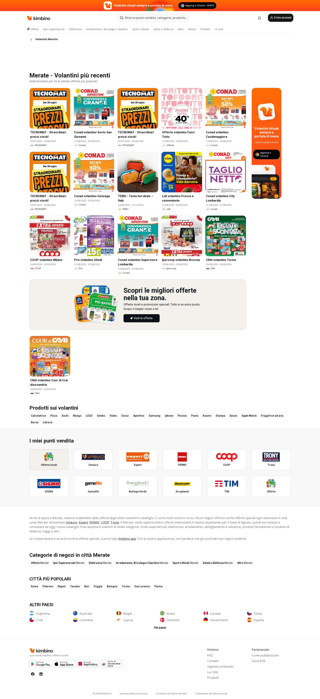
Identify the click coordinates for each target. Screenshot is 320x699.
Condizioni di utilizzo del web (171, 693)
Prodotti (205, 29)
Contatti (213, 661)
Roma (34, 586)
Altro (181, 29)
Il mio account (282, 17)
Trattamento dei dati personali (211, 693)
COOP (105, 522)
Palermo (48, 586)
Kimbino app (127, 539)
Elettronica (75, 29)
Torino (126, 586)
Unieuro (71, 522)
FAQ (210, 655)
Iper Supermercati (54, 29)
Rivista (192, 29)
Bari (86, 586)
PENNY (94, 522)
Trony (115, 522)
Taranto (75, 586)
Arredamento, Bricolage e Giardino (107, 29)
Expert (83, 522)
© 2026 (102, 693)
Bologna (112, 586)
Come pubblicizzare (265, 655)
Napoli (62, 586)
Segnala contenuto (220, 666)
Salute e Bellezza (163, 29)
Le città (218, 29)
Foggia (98, 586)
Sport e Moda (140, 29)
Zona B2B (258, 661)
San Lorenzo (142, 586)
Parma (158, 586)
